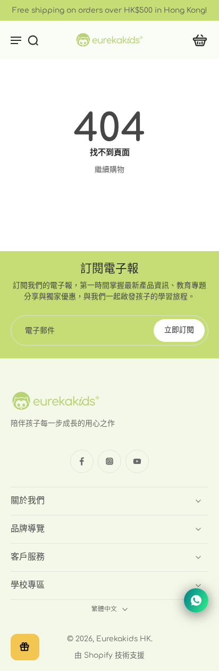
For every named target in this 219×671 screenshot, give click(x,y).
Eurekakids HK (123, 639)
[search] (33, 39)
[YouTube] (137, 461)
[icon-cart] (196, 39)
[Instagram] (109, 461)
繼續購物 (109, 170)
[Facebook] (82, 461)
